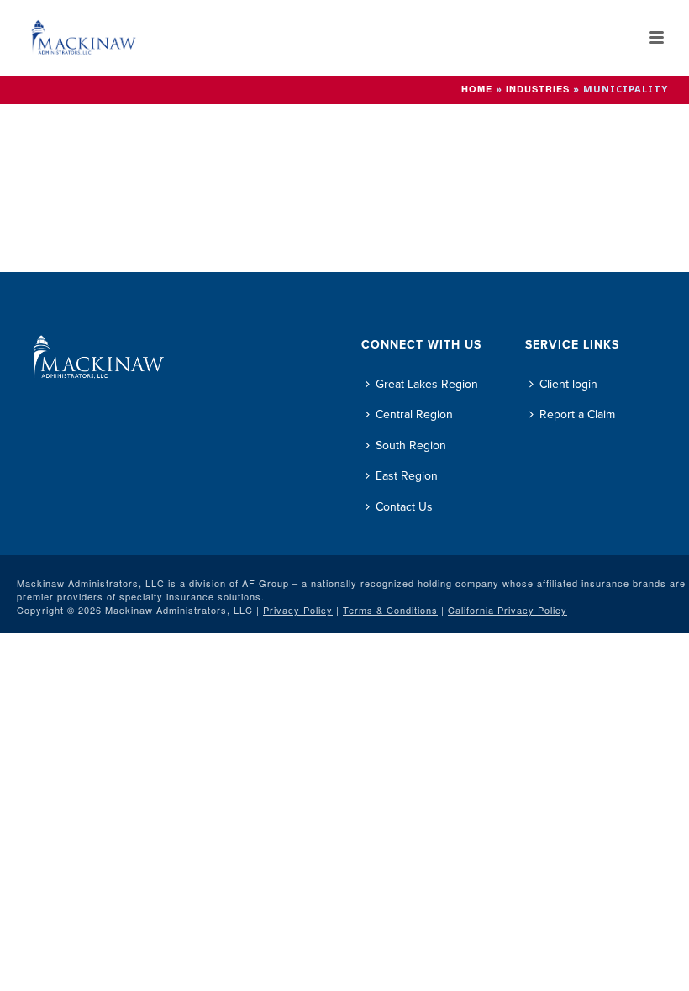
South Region (411, 445)
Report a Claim (577, 414)
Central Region (414, 414)
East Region (407, 476)
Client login (568, 384)
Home (476, 88)
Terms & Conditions (390, 609)
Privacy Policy (298, 609)
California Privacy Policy (507, 609)
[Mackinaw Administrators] (54, 38)
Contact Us (404, 507)
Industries (538, 88)
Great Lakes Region (427, 384)
